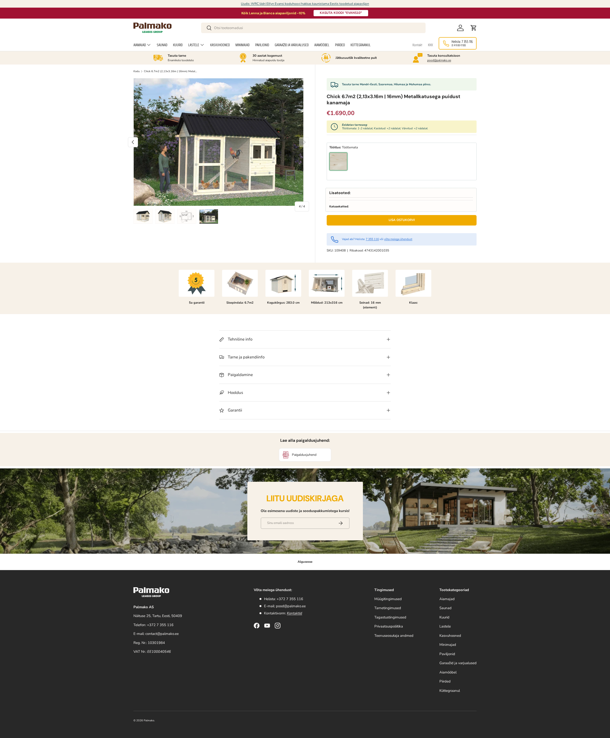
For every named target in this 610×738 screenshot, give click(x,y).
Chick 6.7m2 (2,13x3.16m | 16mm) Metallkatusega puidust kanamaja (171, 71)
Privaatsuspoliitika (388, 626)
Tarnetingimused (387, 608)
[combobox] (313, 28)
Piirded (340, 45)
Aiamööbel (321, 45)
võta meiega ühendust (398, 239)
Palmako (149, 720)
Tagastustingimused (390, 617)
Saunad (162, 45)
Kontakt (417, 45)
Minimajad (242, 45)
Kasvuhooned (220, 45)
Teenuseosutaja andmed (393, 635)
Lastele (193, 45)
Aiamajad (139, 45)
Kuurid (178, 45)
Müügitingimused (388, 599)
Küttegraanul (361, 45)
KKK (430, 45)
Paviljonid (262, 45)
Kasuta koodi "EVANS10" (341, 13)
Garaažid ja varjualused (292, 45)
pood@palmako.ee (439, 60)
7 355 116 (372, 239)
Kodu (136, 71)
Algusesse (305, 562)
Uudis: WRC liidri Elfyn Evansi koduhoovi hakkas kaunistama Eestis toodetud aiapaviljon (305, 3)
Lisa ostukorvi (402, 220)
